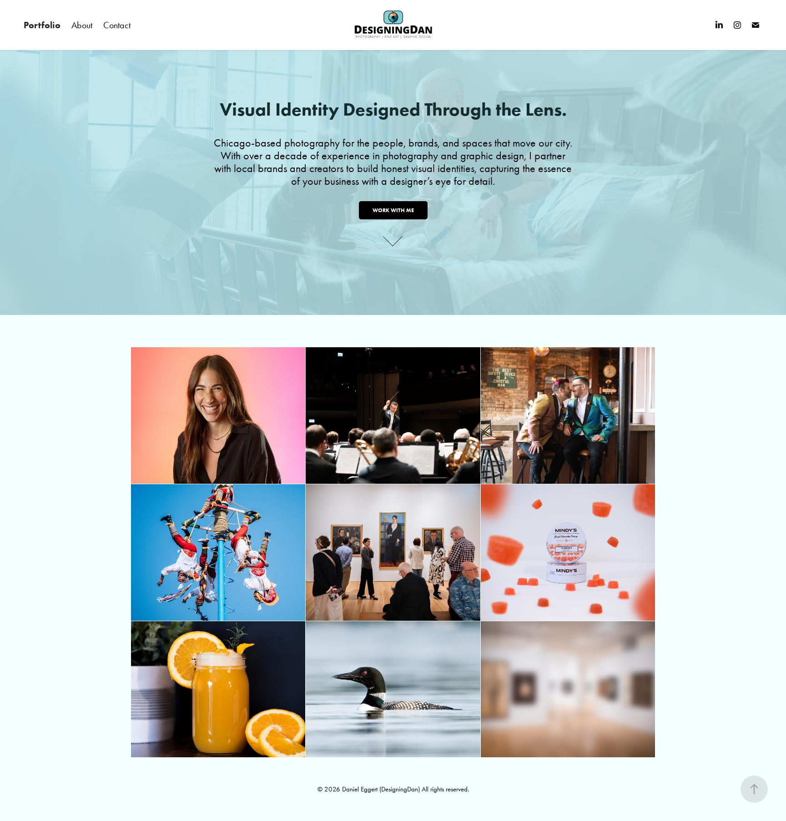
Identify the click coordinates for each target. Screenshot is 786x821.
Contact (117, 25)
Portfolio (42, 25)
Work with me (393, 210)
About (81, 25)
